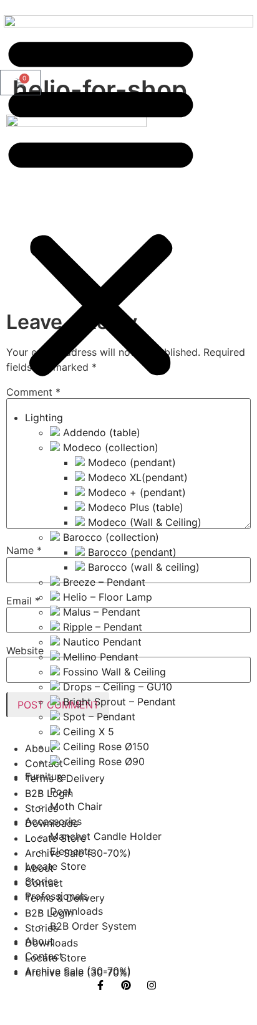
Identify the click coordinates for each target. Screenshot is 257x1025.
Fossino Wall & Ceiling (113, 671)
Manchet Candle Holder (106, 836)
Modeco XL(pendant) (136, 477)
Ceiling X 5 (87, 731)
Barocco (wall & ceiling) (142, 567)
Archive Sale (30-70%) (78, 971)
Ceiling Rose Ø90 (102, 761)
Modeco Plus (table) (134, 507)
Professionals (56, 896)
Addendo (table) (100, 432)
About (39, 941)
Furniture (45, 776)
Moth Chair (76, 806)
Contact (44, 956)
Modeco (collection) (109, 447)
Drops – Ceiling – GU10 (116, 686)
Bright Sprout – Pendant (118, 701)
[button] (100, 205)
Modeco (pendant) (130, 462)
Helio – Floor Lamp (106, 597)
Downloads (76, 911)
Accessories (53, 821)
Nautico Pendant (101, 642)
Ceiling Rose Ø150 (104, 746)
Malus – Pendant (100, 612)
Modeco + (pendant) (135, 492)
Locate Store (55, 866)
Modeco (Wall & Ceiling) (143, 522)
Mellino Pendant (99, 657)
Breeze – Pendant (102, 582)
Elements (71, 851)
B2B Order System (93, 926)
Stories (41, 881)
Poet (61, 791)
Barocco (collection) (109, 537)
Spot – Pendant (97, 716)
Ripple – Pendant (101, 627)
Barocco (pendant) (131, 552)
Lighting (44, 417)
